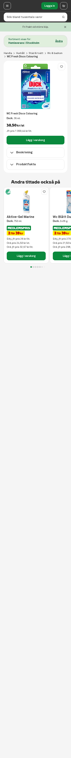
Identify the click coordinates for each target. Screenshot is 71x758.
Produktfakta (26, 164)
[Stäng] (65, 27)
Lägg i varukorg (35, 140)
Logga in (49, 5)
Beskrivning (24, 152)
